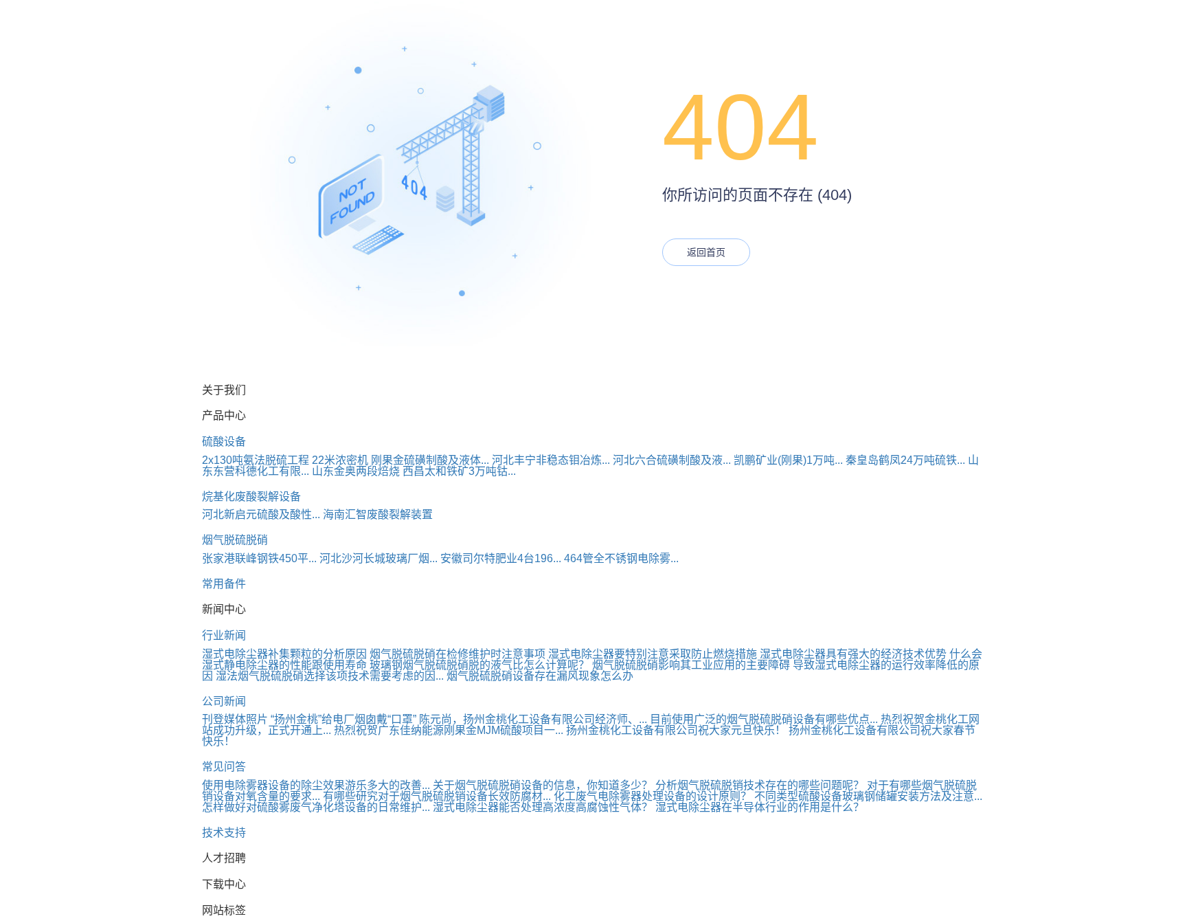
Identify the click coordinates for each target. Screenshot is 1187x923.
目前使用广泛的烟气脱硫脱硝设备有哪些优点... (764, 719)
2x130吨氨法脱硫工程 (255, 460)
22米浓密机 (340, 460)
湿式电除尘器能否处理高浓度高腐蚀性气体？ (543, 807)
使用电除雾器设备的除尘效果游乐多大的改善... (316, 785)
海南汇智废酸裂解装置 (378, 514)
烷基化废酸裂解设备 (251, 496)
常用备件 (224, 584)
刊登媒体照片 (235, 719)
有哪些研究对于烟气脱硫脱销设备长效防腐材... (437, 796)
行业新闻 (224, 635)
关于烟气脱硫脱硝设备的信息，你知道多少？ (543, 785)
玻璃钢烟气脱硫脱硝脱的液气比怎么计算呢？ (479, 665)
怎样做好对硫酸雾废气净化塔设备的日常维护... (316, 807)
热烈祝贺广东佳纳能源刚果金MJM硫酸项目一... (448, 730)
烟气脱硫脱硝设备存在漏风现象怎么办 (539, 676)
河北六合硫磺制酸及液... (672, 460)
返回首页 (706, 252)
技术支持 (224, 832)
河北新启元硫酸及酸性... (261, 514)
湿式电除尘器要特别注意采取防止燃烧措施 (652, 654)
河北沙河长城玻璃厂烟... (378, 558)
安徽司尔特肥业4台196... (500, 558)
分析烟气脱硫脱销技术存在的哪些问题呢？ (759, 785)
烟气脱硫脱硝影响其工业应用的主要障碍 (691, 665)
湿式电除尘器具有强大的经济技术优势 (853, 654)
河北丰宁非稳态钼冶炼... (551, 460)
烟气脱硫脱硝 (235, 540)
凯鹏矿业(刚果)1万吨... (788, 460)
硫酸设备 (224, 441)
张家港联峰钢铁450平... (259, 558)
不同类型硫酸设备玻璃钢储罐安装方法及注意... (868, 796)
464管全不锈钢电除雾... (621, 558)
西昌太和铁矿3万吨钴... (459, 471)
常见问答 (224, 766)
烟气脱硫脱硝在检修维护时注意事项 (457, 654)
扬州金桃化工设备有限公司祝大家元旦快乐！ (676, 730)
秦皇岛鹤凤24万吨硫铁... (905, 460)
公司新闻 (224, 701)
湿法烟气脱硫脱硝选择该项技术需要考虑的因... (330, 676)
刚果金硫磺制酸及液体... (430, 460)
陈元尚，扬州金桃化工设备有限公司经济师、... (533, 719)
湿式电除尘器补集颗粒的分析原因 (284, 654)
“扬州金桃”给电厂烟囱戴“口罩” (343, 719)
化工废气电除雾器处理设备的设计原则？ (652, 796)
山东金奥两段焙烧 (356, 471)
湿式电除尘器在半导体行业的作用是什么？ (759, 807)
